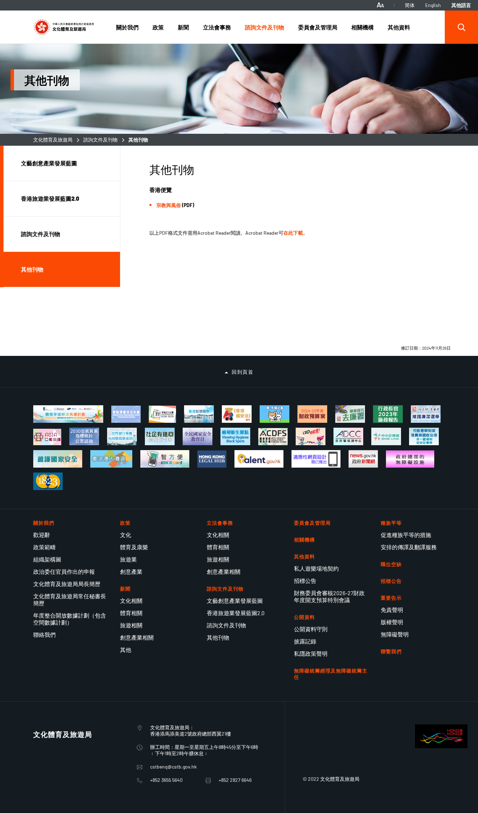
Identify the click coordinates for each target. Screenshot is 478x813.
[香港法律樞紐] (211, 459)
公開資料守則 (311, 629)
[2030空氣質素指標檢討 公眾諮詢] (84, 436)
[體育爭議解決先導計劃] (68, 414)
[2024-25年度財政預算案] (312, 414)
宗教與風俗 (168, 205)
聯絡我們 (44, 634)
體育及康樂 (134, 547)
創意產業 (131, 571)
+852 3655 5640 (166, 780)
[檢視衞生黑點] (235, 436)
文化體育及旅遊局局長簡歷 (66, 583)
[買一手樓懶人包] (274, 414)
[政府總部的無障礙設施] (410, 459)
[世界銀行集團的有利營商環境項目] (122, 436)
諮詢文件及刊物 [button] (40, 233)
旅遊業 (128, 559)
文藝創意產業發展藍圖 (235, 600)
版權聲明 (392, 622)
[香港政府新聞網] (363, 459)
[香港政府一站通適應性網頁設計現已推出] (315, 459)
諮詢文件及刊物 (100, 140)
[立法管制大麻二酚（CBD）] (310, 436)
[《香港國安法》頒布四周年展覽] (237, 414)
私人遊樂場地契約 (316, 568)
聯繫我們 (391, 651)
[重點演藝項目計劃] (126, 414)
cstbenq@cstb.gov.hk (173, 767)
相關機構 (304, 540)
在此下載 (293, 233)
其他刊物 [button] (32, 269)
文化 (125, 534)
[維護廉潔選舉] (426, 414)
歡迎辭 (41, 534)
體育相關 (131, 612)
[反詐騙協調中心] (348, 436)
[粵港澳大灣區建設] (111, 459)
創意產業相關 (137, 637)
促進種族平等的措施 (406, 534)
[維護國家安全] (57, 459)
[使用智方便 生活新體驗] (164, 459)
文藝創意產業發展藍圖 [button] (49, 163)
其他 (125, 649)
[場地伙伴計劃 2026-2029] (162, 414)
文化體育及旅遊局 (52, 140)
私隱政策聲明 (311, 653)
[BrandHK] (441, 746)
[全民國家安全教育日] (197, 436)
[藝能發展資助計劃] (273, 437)
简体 (410, 5)
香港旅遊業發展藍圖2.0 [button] (50, 198)
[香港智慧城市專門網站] (199, 414)
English (433, 5)
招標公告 (305, 580)
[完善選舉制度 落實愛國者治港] (424, 436)
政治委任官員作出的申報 (64, 571)
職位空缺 (391, 564)
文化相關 (131, 600)
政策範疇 (44, 547)
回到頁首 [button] (242, 372)
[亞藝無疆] (47, 437)
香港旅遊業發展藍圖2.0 (236, 612)
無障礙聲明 (395, 634)
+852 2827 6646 (235, 780)
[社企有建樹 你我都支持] (160, 436)
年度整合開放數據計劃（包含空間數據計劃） (69, 619)
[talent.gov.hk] (258, 459)
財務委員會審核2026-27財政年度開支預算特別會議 (329, 596)
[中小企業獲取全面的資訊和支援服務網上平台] (386, 436)
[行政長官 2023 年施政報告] (388, 414)
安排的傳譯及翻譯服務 (409, 547)
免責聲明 (392, 609)
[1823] (48, 481)
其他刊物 (218, 637)
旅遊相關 (131, 625)
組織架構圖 (47, 559)
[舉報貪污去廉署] (350, 414)
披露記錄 (305, 641)
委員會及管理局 (312, 523)
